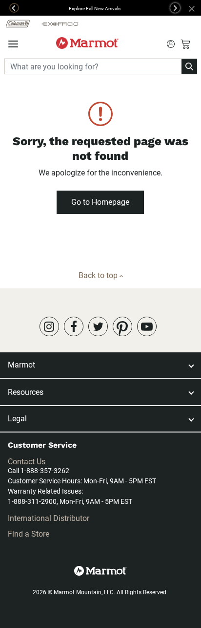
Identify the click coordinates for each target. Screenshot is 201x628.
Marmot (21, 364)
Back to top (99, 275)
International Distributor (48, 518)
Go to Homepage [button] (100, 202)
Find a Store (28, 534)
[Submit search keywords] (171, 43)
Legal (17, 418)
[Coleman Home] (18, 23)
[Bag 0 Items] (185, 44)
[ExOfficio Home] (60, 23)
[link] (49, 326)
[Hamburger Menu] (13, 44)
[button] (9, 8)
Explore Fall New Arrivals (95, 8)
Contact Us (26, 461)
